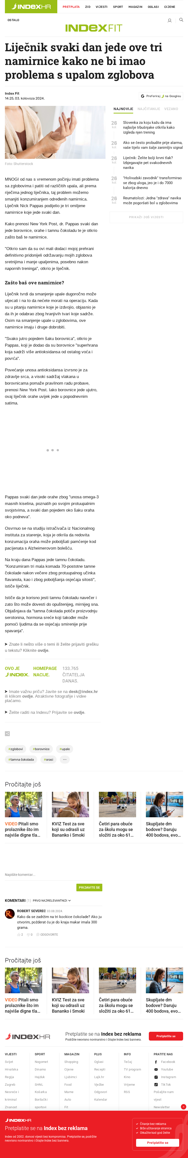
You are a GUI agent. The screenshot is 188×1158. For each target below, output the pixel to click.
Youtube (167, 1069)
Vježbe (99, 1084)
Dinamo (40, 1069)
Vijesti (102, 7)
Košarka (41, 1092)
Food (68, 1084)
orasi (48, 759)
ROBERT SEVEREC (31, 911)
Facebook (168, 1062)
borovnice (41, 749)
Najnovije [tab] (123, 109)
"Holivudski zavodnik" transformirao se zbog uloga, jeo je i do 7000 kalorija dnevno (152, 183)
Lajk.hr (99, 1077)
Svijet (9, 1062)
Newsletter (162, 1107)
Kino (127, 1077)
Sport (118, 7)
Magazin (72, 1054)
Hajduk (40, 1077)
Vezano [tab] (171, 109)
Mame (69, 1092)
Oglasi (153, 7)
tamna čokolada (21, 759)
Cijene (169, 7)
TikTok (166, 1084)
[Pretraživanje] (179, 20)
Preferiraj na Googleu (163, 96)
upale (64, 749)
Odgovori (100, 1092)
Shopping (71, 1062)
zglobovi (15, 749)
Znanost (11, 1107)
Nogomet (41, 1062)
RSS (127, 1092)
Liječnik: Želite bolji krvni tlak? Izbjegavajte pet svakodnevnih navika (148, 163)
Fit (66, 1107)
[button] (11, 803)
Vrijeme (129, 1084)
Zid (87, 7)
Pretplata (71, 7)
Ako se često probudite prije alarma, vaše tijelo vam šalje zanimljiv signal (153, 145)
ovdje (27, 696)
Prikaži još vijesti (146, 217)
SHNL (39, 1084)
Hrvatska (11, 1069)
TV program (132, 1069)
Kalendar (100, 1099)
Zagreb (10, 1084)
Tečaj (128, 1062)
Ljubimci (70, 1077)
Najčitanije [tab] (149, 109)
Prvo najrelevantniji (50, 900)
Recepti (100, 1069)
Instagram (168, 1077)
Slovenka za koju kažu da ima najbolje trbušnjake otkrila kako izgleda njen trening (149, 127)
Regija (9, 1077)
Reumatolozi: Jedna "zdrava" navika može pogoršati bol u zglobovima (152, 200)
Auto (67, 1099)
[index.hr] (31, 6)
